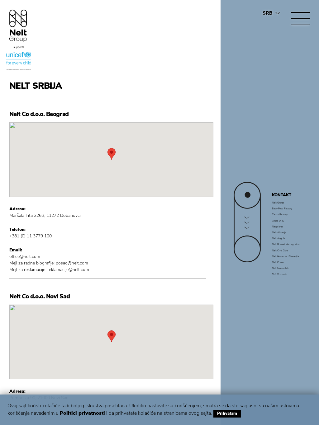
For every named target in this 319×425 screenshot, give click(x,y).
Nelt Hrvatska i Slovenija (285, 256)
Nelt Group (278, 202)
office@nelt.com (24, 256)
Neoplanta (277, 226)
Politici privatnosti (82, 413)
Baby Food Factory (282, 208)
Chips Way (278, 220)
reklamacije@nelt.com (68, 270)
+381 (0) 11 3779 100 (30, 236)
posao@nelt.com (72, 263)
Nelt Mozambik (280, 268)
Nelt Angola (278, 238)
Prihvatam (227, 413)
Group (18, 25)
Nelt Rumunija (279, 274)
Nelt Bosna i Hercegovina (285, 244)
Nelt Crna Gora (280, 250)
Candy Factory (280, 214)
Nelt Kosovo (278, 262)
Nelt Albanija (279, 232)
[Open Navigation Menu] (300, 18)
